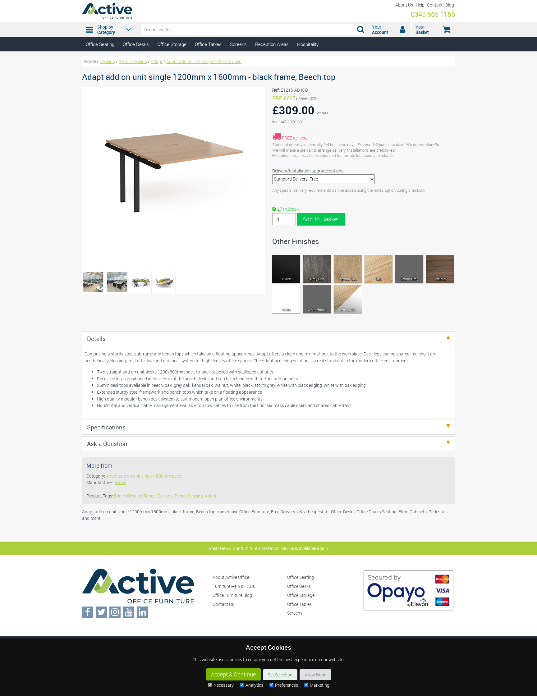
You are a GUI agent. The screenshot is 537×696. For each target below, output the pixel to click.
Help (420, 5)
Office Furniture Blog (232, 595)
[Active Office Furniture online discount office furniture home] (107, 17)
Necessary (223, 685)
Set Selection (280, 675)
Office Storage (171, 44)
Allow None (315, 675)
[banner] (268, 25)
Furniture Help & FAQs (234, 586)
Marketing (319, 685)
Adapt (157, 61)
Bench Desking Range (135, 496)
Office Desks (136, 44)
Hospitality (308, 44)
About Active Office (231, 577)
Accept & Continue (233, 674)
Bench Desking (133, 61)
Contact (435, 5)
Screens (238, 44)
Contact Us (223, 604)
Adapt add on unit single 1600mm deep (203, 61)
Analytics (254, 685)
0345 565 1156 (433, 14)
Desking (107, 61)
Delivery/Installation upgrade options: (308, 171)
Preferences (286, 685)
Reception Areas (272, 44)
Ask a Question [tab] (107, 443)
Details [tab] (96, 338)
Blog (449, 5)
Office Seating (100, 44)
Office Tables (208, 44)
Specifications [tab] (106, 427)
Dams (120, 482)
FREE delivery (295, 138)
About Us (404, 5)
